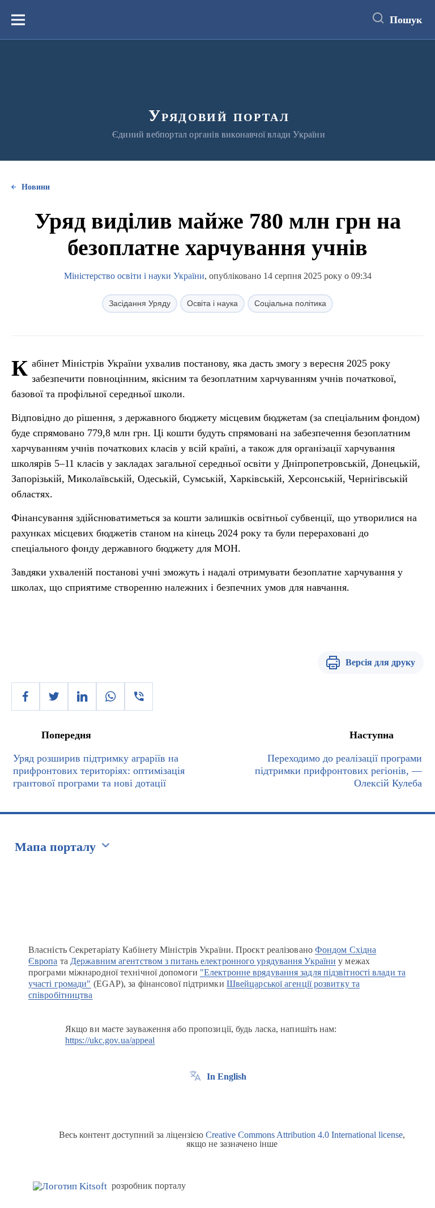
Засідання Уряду (139, 303)
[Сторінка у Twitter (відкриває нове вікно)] (216, 1102)
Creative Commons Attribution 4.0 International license (304, 1135)
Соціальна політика (290, 303)
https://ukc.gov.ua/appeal (110, 1040)
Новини (36, 187)
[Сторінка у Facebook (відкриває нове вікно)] (195, 1102)
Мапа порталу (55, 847)
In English (226, 1076)
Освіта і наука (212, 303)
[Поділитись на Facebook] (25, 696)
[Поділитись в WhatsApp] (110, 696)
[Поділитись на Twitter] (53, 696)
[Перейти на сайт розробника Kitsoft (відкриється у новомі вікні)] (70, 1186)
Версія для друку (380, 662)
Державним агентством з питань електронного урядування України (203, 961)
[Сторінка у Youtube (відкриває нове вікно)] (237, 1102)
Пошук (406, 19)
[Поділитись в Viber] (138, 696)
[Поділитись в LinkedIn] (82, 696)
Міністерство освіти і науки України (134, 276)
